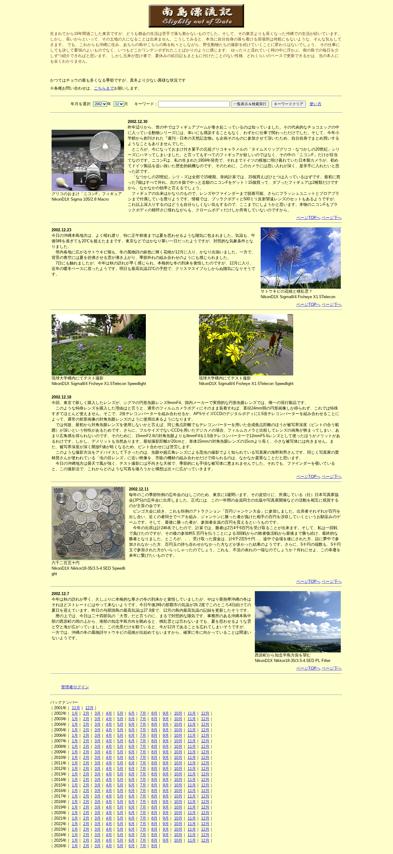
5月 (120, 713)
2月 (86, 713)
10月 (178, 713)
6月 (132, 713)
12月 (89, 708)
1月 (75, 713)
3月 (98, 713)
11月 (76, 708)
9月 (166, 713)
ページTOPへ (308, 217)
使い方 (315, 104)
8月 (154, 713)
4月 (109, 713)
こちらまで (104, 88)
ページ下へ (332, 217)
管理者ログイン (75, 687)
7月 (143, 713)
